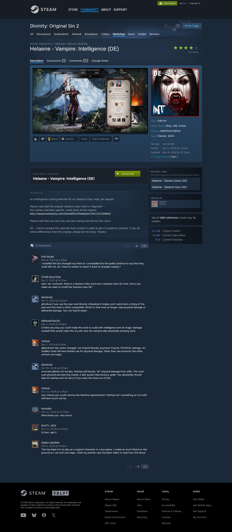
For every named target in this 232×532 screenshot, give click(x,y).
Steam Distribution (115, 517)
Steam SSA (111, 505)
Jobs (139, 505)
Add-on (162, 120)
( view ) (173, 156)
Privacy (166, 499)
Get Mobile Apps (202, 505)
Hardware (142, 511)
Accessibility (168, 505)
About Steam (112, 499)
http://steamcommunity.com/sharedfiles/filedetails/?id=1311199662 (70, 213)
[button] (36, 139)
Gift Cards (110, 523)
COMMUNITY (89, 9)
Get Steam (198, 499)
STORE (73, 9)
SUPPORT (120, 9)
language (193, 3)
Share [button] (84, 139)
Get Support (199, 511)
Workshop (60, 43)
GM (175, 125)
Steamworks (111, 511)
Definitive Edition (170, 130)
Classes (161, 135)
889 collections (169, 217)
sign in (182, 3)
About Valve (143, 499)
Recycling (142, 517)
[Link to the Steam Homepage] (44, 12)
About (106, 9)
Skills (171, 135)
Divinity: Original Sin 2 (41, 43)
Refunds (166, 523)
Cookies (166, 517)
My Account (200, 517)
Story (169, 125)
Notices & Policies (171, 511)
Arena (182, 125)
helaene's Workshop (77, 43)
